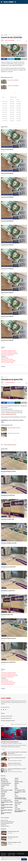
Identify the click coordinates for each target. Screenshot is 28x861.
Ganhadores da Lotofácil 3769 (8, 567)
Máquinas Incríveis (19, 781)
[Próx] (15, 93)
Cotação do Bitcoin (5, 785)
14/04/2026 (19, 382)
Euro (13, 855)
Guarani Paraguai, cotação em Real (10, 146)
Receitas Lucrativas (5, 826)
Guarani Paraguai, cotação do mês (7, 802)
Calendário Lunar (4, 781)
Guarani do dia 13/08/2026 (7, 292)
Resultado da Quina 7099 (7, 614)
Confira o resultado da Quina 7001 (8, 414)
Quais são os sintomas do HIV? (14, 763)
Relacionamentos (18, 802)
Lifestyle (16, 778)
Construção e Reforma (6, 783)
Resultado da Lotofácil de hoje (7, 354)
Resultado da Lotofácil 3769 (13, 433)
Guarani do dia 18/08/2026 (7, 221)
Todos (12, 724)
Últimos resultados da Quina (10, 444)
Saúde (16, 805)
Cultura (2, 786)
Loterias (5, 377)
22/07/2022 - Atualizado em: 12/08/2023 (15, 771)
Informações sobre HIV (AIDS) (21, 724)
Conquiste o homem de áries (7, 359)
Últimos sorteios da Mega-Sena (7, 821)
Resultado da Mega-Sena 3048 (14, 427)
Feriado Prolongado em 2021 (7, 823)
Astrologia (3, 778)
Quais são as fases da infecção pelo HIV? (9, 741)
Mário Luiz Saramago (9, 40)
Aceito (24, 859)
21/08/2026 (3, 151)
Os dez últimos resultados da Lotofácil (9, 352)
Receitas (16, 800)
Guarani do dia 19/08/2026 (7, 197)
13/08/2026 (3, 294)
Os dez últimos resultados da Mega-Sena (9, 353)
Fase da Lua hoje (4, 820)
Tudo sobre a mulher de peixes (7, 362)
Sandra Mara (4, 743)
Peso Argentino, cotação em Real (20, 792)
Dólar (9, 855)
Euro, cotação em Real (6, 800)
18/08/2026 (3, 222)
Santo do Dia (17, 803)
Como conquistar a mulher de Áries (8, 360)
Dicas (2, 788)
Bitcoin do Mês (4, 780)
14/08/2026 (3, 270)
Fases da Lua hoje (4, 357)
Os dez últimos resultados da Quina (8, 350)
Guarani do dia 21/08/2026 (13, 80)
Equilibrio (3, 795)
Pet (15, 794)
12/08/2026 (3, 318)
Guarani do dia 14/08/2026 (7, 268)
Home (2, 377)
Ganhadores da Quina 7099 (7, 519)
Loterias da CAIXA (11, 853)
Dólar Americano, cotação (7, 790)
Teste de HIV (3, 853)
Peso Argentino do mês (20, 790)
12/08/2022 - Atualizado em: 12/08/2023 (15, 760)
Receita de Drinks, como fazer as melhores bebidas (21, 798)
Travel (16, 807)
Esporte (2, 796)
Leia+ (3, 749)
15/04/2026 (18, 40)
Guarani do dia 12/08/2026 (7, 316)
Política (16, 796)
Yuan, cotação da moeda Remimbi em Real (20, 811)
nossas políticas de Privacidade (13, 859)
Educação (3, 793)
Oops (16, 786)
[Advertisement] (14, 18)
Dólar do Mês (4, 791)
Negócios (17, 783)
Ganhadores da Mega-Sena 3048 (8, 543)
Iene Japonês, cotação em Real (6, 810)
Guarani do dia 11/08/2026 (7, 340)
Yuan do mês (17, 808)
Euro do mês (4, 798)
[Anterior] (13, 93)
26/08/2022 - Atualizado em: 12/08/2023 (15, 743)
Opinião (16, 788)
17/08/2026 (3, 246)
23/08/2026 (3, 473)
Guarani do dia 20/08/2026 (13, 85)
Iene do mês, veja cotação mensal (7, 808)
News (16, 785)
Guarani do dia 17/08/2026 (7, 245)
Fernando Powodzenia (10, 382)
